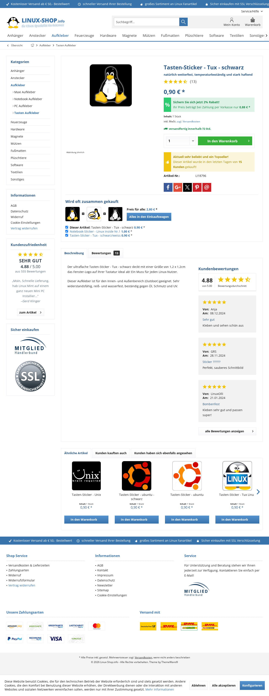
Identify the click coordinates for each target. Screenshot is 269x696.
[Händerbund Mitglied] (30, 346)
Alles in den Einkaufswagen (149, 217)
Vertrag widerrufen (24, 228)
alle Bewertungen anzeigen (224, 431)
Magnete (17, 136)
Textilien (17, 172)
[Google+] (177, 187)
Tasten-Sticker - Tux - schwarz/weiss (95, 235)
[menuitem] (250, 11)
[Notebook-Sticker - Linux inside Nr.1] (94, 214)
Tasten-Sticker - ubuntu (187, 495)
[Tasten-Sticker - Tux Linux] (237, 476)
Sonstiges (17, 179)
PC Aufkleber (22, 106)
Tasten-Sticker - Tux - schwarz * (107, 227)
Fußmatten (18, 151)
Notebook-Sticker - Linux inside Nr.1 (95, 231)
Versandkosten (143, 657)
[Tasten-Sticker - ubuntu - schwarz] (137, 476)
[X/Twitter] (187, 187)
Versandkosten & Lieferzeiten (29, 565)
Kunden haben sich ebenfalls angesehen (163, 453)
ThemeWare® (169, 662)
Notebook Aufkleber (27, 99)
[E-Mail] (206, 187)
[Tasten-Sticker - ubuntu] (187, 476)
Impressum (105, 575)
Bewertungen (105, 253)
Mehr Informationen (159, 689)
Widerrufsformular (21, 580)
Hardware (18, 129)
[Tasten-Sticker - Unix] (86, 476)
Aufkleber (18, 85)
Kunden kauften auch (111, 453)
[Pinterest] (197, 187)
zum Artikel (27, 312)
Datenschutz (19, 211)
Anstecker (18, 78)
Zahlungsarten (18, 570)
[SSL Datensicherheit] (30, 376)
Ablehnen (199, 685)
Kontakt (102, 570)
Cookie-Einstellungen (25, 223)
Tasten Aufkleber (26, 113)
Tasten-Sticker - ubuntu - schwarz (136, 497)
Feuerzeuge (19, 122)
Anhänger (18, 71)
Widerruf (17, 217)
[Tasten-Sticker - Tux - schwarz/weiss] (115, 214)
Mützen (16, 144)
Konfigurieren (252, 685)
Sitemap (103, 590)
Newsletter (105, 585)
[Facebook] (168, 187)
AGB (14, 206)
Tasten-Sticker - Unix (86, 495)
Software (17, 165)
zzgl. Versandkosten (188, 121)
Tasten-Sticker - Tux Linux (237, 495)
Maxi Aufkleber (24, 92)
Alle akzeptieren (224, 685)
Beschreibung (74, 253)
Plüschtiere (18, 158)
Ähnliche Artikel (76, 453)
